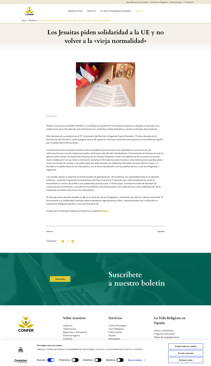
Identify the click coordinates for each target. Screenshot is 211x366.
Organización (69, 328)
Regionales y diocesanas (75, 332)
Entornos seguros (71, 335)
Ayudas (112, 335)
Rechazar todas (185, 360)
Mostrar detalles (135, 360)
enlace (105, 210)
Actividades (114, 338)
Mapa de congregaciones (166, 337)
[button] (63, 241)
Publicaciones (115, 332)
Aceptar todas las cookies (186, 346)
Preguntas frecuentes (164, 333)
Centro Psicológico (118, 325)
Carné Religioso (116, 328)
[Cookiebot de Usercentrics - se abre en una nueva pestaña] (20, 361)
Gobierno (67, 325)
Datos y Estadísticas (164, 330)
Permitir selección (185, 353)
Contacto (67, 338)
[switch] (75, 360)
